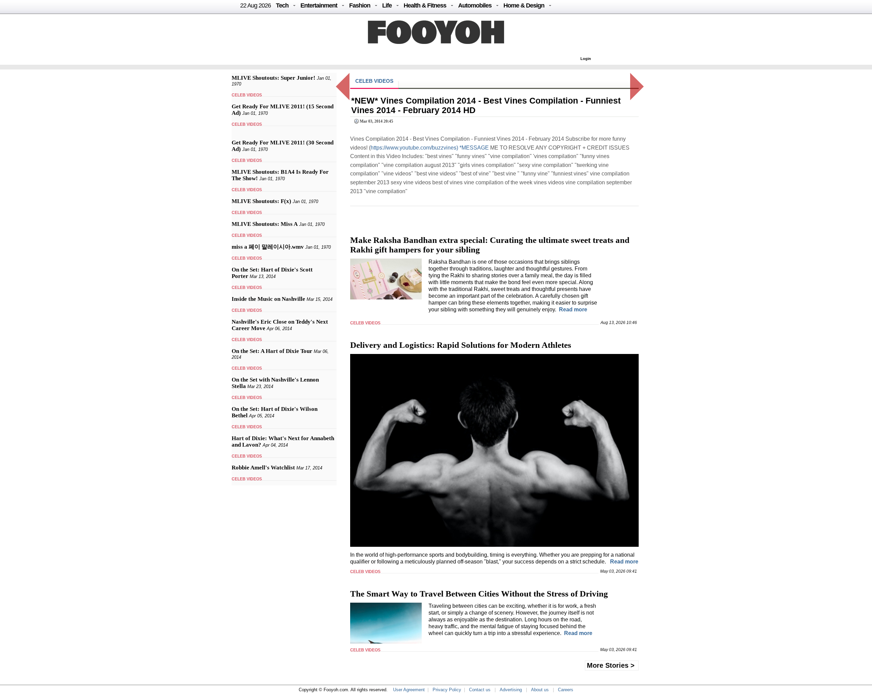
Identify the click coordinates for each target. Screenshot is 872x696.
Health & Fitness (425, 5)
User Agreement (409, 689)
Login (585, 59)
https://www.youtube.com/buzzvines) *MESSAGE (430, 148)
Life (387, 5)
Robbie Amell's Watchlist (263, 467)
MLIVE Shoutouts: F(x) (261, 201)
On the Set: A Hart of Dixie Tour (272, 351)
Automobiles (475, 5)
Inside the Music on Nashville (268, 299)
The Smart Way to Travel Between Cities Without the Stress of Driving (479, 593)
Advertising (511, 689)
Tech (282, 5)
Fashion (359, 5)
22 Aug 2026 (255, 5)
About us (540, 689)
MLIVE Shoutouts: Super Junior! (273, 78)
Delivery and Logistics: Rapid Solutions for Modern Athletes (460, 345)
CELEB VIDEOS (247, 95)
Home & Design (523, 5)
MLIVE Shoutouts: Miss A (265, 224)
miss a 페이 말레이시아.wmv (268, 247)
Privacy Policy (447, 689)
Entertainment (318, 5)
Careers (565, 689)
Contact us (479, 689)
